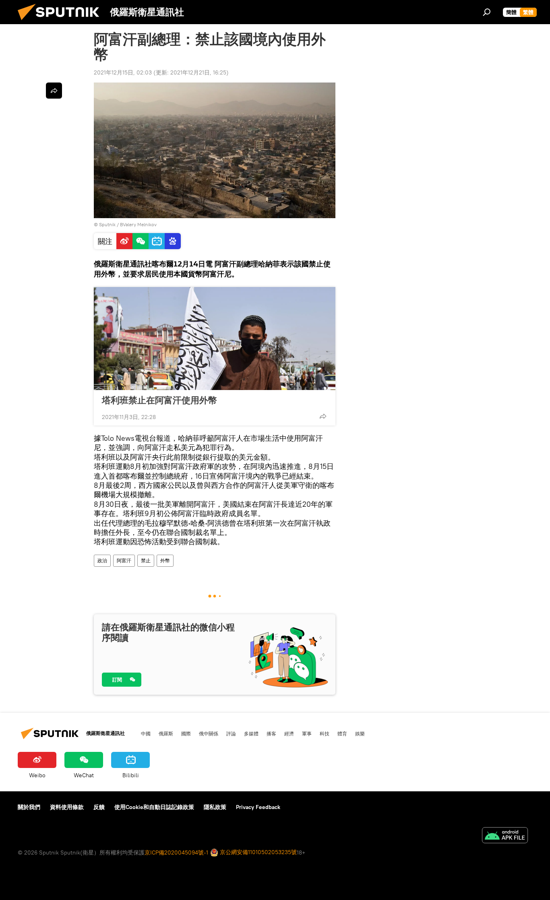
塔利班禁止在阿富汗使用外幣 (159, 400)
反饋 (99, 807)
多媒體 (251, 733)
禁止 (146, 560)
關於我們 (29, 807)
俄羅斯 (166, 733)
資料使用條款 (67, 807)
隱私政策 (215, 807)
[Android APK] (505, 836)
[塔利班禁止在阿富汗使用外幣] (214, 338)
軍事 (307, 733)
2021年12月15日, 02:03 (123, 72)
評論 (231, 733)
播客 (271, 733)
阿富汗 (124, 560)
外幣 (165, 560)
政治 (102, 560)
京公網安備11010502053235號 (257, 852)
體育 (342, 733)
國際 (186, 733)
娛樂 (360, 733)
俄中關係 (208, 733)
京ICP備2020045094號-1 (176, 852)
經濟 (289, 733)
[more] (323, 416)
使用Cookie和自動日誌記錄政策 (154, 807)
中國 (146, 733)
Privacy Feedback (258, 807)
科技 (324, 733)
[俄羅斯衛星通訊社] (61, 22)
